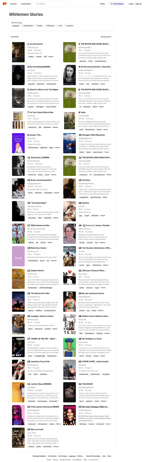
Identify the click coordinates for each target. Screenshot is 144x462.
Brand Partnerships (93, 456)
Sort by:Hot (105, 37)
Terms (49, 460)
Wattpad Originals (39, 456)
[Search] (38, 4)
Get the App (62, 456)
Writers (80, 456)
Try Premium (118, 4)
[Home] (5, 3)
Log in (131, 4)
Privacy (55, 460)
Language (72, 456)
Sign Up (138, 4)
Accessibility (77, 460)
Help (85, 460)
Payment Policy (65, 460)
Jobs (104, 456)
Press (109, 456)
